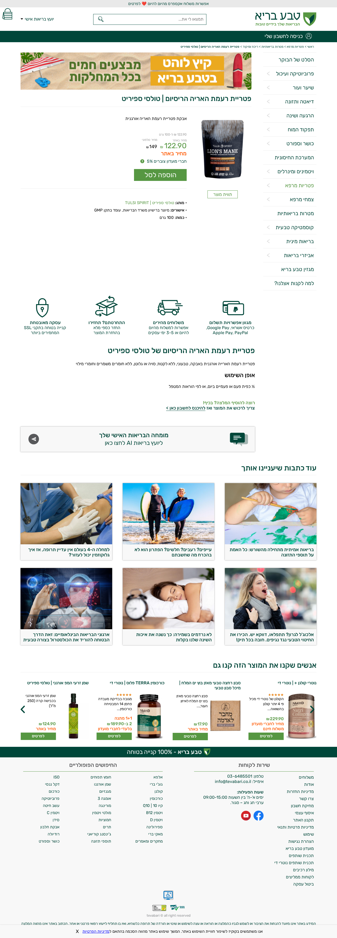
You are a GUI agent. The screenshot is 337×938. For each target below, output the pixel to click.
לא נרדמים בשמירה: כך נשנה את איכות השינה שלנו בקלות (174, 637)
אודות (309, 784)
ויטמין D (156, 819)
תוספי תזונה (101, 841)
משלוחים (306, 777)
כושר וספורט (300, 143)
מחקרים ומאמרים (149, 841)
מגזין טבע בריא (297, 269)
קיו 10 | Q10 (153, 805)
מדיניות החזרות (300, 791)
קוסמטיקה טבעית (295, 227)
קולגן (159, 791)
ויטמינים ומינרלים (295, 171)
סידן (56, 819)
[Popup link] (222, 150)
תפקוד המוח (301, 129)
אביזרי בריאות (299, 255)
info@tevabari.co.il (233, 781)
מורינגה (105, 805)
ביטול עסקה (303, 884)
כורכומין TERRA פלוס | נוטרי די (137, 682)
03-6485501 (239, 776)
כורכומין (156, 798)
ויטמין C (53, 812)
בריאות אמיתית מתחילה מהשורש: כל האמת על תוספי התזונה (272, 552)
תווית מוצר (222, 194)
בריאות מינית (300, 241)
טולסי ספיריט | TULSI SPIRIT (149, 202)
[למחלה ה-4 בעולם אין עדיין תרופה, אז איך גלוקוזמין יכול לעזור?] (66, 542)
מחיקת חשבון (302, 805)
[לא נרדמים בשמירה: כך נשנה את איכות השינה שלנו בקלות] (168, 627)
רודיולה (54, 834)
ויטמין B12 (154, 812)
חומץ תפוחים (101, 777)
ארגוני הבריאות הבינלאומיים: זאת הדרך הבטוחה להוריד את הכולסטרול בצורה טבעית (66, 637)
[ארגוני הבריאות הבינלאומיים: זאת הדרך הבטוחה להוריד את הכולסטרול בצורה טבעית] (66, 627)
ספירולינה (154, 827)
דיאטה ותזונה (299, 101)
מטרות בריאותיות (295, 213)
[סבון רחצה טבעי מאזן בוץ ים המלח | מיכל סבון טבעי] (225, 717)
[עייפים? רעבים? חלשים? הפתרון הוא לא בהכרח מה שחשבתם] (168, 542)
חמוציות (104, 819)
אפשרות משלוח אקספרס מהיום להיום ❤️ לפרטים (168, 3)
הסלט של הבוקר (296, 59)
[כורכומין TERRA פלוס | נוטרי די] (149, 716)
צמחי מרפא (302, 199)
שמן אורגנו (102, 784)
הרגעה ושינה (300, 115)
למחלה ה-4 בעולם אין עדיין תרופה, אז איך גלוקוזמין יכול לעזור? (69, 552)
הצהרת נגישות (301, 841)
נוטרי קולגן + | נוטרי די (297, 682)
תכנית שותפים (301, 855)
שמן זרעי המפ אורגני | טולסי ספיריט (58, 682)
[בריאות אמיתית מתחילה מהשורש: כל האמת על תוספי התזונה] (270, 542)
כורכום (54, 791)
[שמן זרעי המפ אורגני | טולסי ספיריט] (73, 716)
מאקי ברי (155, 834)
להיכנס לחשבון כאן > (185, 408)
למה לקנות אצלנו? (294, 283)
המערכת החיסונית (294, 157)
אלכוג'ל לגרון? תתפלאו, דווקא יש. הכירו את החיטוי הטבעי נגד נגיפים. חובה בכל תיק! (272, 637)
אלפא (158, 777)
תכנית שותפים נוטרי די (294, 862)
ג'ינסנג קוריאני (99, 834)
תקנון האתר (303, 819)
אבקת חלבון (50, 827)
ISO (56, 777)
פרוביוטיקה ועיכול (295, 73)
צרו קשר (306, 798)
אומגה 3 (104, 798)
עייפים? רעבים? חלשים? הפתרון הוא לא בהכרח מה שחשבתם (173, 552)
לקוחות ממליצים (300, 876)
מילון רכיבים (303, 869)
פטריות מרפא (299, 185)
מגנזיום (105, 791)
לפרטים (266, 736)
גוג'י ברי (156, 784)
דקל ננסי (52, 784)
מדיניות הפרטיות (95, 931)
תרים (107, 827)
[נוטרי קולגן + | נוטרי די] (300, 716)
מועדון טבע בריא (300, 848)
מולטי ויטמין (101, 812)
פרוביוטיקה (51, 798)
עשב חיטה (51, 805)
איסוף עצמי (304, 812)
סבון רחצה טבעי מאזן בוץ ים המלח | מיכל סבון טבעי (210, 685)
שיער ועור (303, 87)
